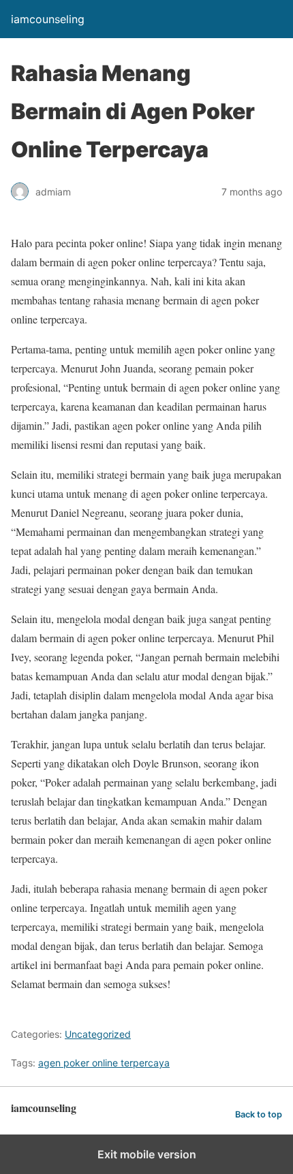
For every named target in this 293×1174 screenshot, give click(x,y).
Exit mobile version (146, 1154)
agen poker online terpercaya (104, 1062)
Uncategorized (98, 1034)
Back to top (258, 1114)
